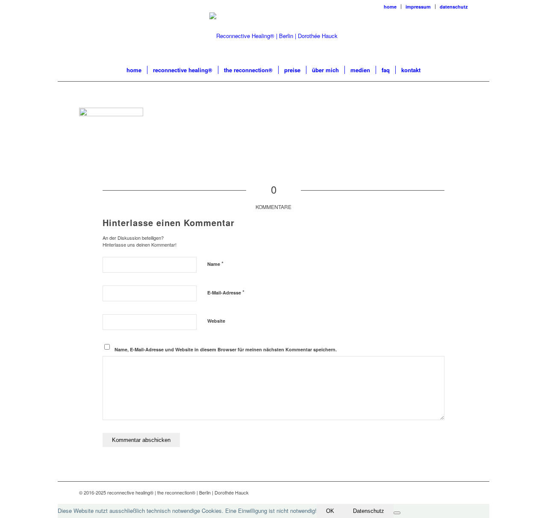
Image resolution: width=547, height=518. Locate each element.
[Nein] (397, 513)
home (390, 6)
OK (330, 511)
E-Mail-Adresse (225, 292)
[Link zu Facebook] (448, 492)
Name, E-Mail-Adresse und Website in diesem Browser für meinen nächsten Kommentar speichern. (226, 349)
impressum (418, 6)
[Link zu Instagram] (461, 492)
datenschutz (454, 6)
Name (215, 263)
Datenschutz (368, 511)
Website (216, 321)
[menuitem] (390, 6)
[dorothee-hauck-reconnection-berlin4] (273, 35)
